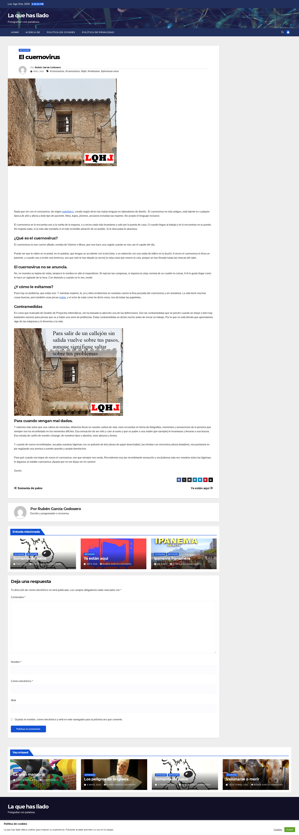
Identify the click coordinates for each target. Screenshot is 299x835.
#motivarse (94, 71)
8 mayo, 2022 (94, 785)
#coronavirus (57, 71)
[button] (282, 32)
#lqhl (83, 71)
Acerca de (33, 32)
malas (62, 297)
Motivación (24, 50)
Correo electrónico (22, 681)
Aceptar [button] (289, 829)
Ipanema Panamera (172, 558)
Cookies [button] (278, 829)
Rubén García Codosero (48, 67)
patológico (68, 211)
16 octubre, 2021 (239, 785)
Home (15, 32)
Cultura (17, 770)
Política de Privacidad (98, 32)
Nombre (16, 662)
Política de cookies (61, 32)
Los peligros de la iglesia (106, 779)
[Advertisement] (37, 188)
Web (13, 700)
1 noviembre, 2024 (27, 780)
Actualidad (19, 554)
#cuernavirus (72, 71)
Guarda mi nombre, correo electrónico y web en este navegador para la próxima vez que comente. (69, 719)
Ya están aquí (200, 488)
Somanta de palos (30, 488)
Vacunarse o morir (242, 779)
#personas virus (110, 71)
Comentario (18, 597)
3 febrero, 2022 (167, 785)
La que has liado (28, 15)
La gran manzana (29, 774)
